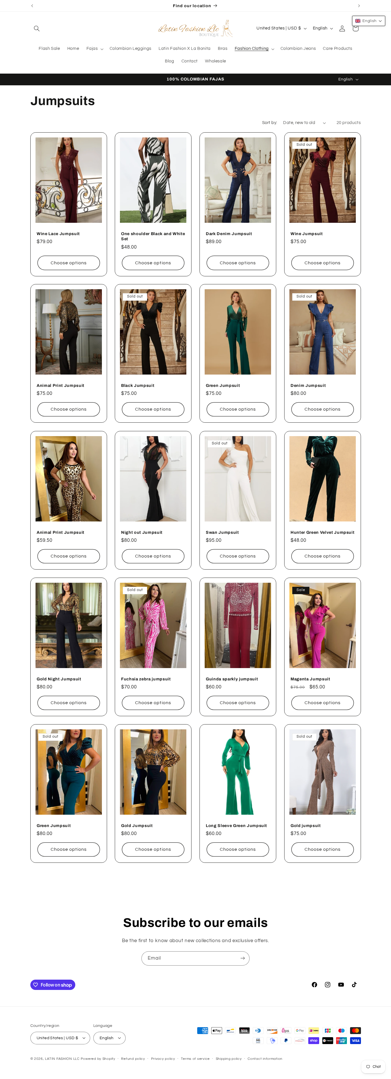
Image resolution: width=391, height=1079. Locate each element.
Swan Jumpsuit (222, 532)
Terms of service (195, 1058)
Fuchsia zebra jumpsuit (146, 679)
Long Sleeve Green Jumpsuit (236, 825)
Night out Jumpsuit (142, 532)
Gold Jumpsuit (137, 825)
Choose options (69, 262)
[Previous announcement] (32, 5)
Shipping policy (229, 1058)
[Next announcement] (359, 5)
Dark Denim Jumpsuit (229, 233)
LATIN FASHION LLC (62, 1058)
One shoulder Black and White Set (153, 236)
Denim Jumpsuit (308, 385)
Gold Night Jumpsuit (59, 679)
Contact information (265, 1058)
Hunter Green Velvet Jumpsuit (322, 532)
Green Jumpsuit (223, 385)
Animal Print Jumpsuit (60, 385)
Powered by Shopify (98, 1058)
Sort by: (269, 123)
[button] (37, 28)
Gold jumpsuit (306, 825)
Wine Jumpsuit (307, 233)
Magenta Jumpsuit (310, 679)
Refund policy (133, 1058)
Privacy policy (163, 1058)
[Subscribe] (242, 958)
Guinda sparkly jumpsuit (232, 679)
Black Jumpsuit (137, 385)
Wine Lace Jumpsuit (58, 233)
